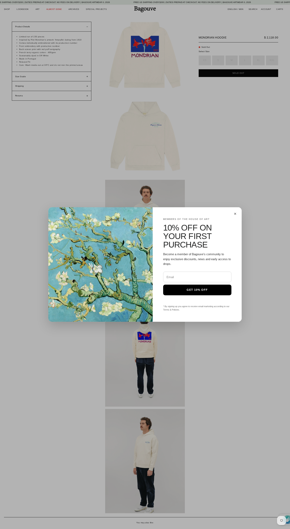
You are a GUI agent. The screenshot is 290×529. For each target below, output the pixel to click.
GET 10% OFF (197, 289)
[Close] (235, 214)
